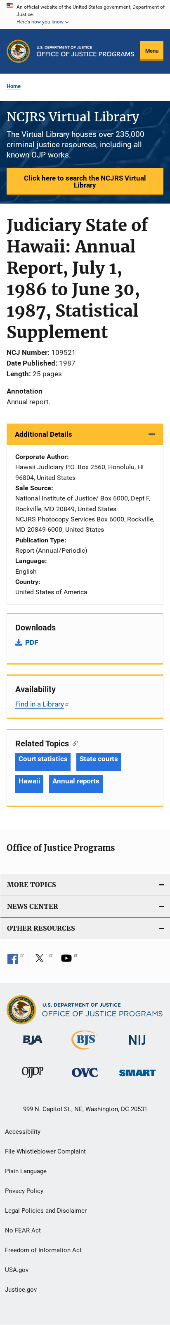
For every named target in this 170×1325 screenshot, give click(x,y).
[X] (42, 961)
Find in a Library (39, 704)
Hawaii (29, 781)
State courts (99, 759)
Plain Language (26, 1171)
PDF (31, 642)
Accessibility (22, 1131)
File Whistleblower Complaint (45, 1151)
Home (14, 86)
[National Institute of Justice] (137, 1046)
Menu (151, 51)
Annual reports (75, 781)
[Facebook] (16, 961)
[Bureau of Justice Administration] (32, 1046)
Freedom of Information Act (43, 1250)
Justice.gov (21, 1289)
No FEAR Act (23, 1230)
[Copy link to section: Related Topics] (73, 743)
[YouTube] (69, 961)
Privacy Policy (24, 1191)
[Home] (85, 51)
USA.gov (16, 1270)
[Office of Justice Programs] (18, 51)
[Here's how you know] (85, 14)
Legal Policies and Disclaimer (46, 1210)
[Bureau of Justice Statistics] (84, 1051)
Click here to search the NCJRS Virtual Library (85, 181)
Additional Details (43, 434)
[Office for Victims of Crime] (85, 1078)
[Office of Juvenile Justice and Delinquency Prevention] (32, 1079)
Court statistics (43, 759)
